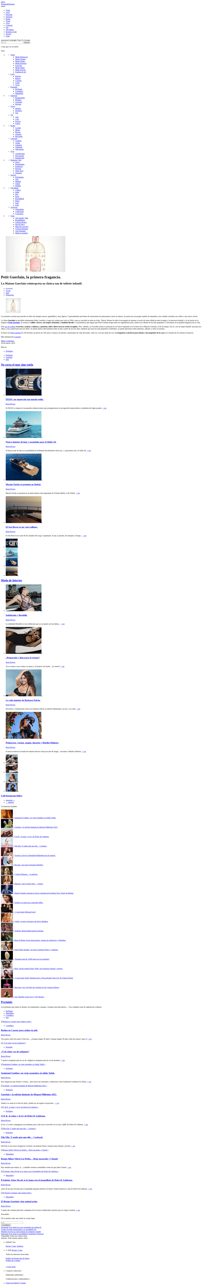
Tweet (8, 291)
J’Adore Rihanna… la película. (26, 874)
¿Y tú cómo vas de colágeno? (15, 1051)
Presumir (4, 4)
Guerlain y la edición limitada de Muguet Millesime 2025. (36, 827)
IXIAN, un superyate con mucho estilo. (25, 399)
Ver (7, 27)
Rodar (8, 19)
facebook (9, 289)
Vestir (8, 10)
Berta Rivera (10, 404)
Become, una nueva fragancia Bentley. (28, 865)
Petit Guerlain (15, 333)
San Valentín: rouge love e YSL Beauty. (29, 997)
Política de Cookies (13, 1261)
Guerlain (17, 337)
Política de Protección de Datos (17, 1258)
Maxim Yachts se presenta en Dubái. (23, 484)
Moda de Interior (11, 580)
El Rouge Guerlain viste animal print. (19, 1201)
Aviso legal (11, 1267)
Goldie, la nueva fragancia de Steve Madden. (31, 921)
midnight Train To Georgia (20, 40)
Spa (7, 1017)
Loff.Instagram (11, 795)
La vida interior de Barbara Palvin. (23, 700)
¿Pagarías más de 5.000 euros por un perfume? (31, 959)
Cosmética (10, 1015)
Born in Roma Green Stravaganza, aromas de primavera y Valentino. (40, 940)
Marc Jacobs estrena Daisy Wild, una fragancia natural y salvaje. (38, 969)
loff (3, 2)
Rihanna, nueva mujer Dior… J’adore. (28, 884)
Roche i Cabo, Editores (14, 1246)
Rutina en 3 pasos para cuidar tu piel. (19, 1030)
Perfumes (11, 4)
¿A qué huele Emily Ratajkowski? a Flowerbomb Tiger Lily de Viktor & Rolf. (43, 978)
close (3, 51)
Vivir (8, 23)
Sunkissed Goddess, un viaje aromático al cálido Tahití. (35, 818)
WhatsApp (10, 295)
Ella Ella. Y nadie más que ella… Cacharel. (30, 846)
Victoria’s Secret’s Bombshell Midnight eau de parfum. (35, 855)
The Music (10, 30)
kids (7, 360)
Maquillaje (10, 1013)
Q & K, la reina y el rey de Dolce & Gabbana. (31, 837)
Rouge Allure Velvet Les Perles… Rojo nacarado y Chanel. (29, 1159)
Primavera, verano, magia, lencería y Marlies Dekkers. (32, 742)
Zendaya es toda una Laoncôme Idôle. (28, 903)
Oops (8, 36)
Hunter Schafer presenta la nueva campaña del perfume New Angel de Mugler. (44, 893)
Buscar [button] (26, 42)
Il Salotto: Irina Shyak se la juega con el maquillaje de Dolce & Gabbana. (37, 1180)
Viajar (8, 21)
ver (104, 408)
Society (8, 34)
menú (3, 6)
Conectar (9, 25)
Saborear (9, 17)
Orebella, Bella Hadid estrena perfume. (29, 931)
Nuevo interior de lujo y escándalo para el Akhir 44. (31, 442)
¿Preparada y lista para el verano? (23, 657)
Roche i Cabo (17, 1250)
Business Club (11, 32)
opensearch (5, 40)
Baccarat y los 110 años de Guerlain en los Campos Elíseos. (36, 987)
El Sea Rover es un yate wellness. (22, 527)
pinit (7, 293)
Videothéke (19, 209)
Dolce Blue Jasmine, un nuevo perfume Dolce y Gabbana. (36, 950)
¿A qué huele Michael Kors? (25, 912)
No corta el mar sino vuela (17, 364)
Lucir (8, 12)
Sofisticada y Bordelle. (16, 615)
